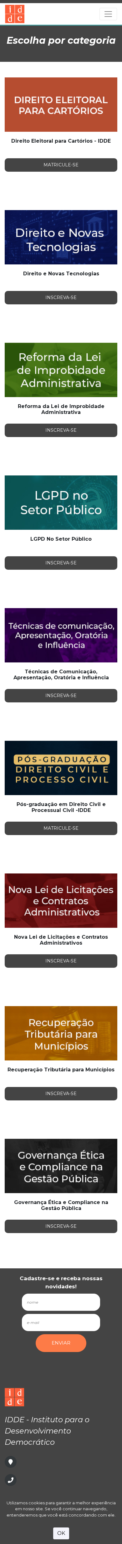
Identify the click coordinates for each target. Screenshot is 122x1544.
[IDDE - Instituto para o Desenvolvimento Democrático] (47, 14)
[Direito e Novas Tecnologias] (61, 237)
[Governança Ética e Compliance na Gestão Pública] (61, 1165)
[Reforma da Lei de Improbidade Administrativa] (61, 369)
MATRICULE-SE (61, 165)
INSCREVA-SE (61, 297)
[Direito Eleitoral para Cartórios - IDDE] (61, 104)
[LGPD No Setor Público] (61, 502)
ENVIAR (61, 1343)
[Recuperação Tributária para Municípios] (61, 1033)
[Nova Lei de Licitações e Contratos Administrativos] (61, 900)
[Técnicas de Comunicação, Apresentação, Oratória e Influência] (61, 635)
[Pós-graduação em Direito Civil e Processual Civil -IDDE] (61, 767)
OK (61, 1533)
